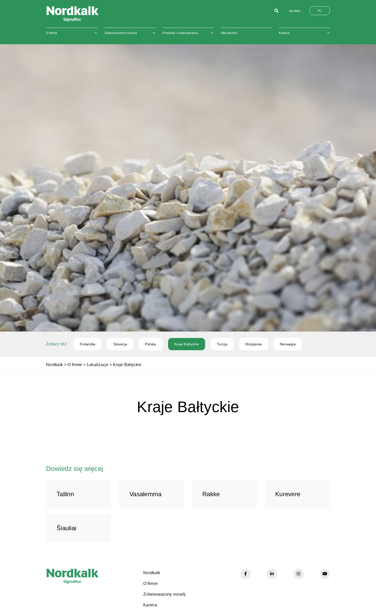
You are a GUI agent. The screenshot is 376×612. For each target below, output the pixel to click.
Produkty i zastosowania (180, 33)
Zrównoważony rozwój (120, 33)
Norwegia (288, 344)
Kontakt (294, 11)
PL (320, 11)
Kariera (284, 33)
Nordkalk (54, 364)
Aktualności (229, 33)
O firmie (51, 33)
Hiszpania (253, 344)
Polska (150, 344)
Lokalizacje (97, 364)
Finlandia (87, 344)
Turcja (222, 344)
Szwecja (120, 344)
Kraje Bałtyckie (186, 344)
